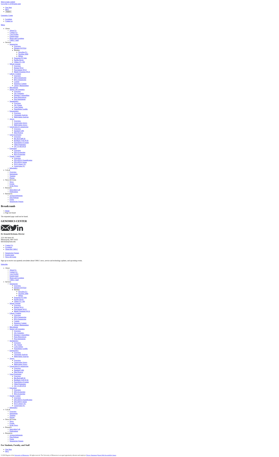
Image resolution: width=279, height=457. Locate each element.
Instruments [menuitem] (14, 174)
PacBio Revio (19, 299)
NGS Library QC (20, 404)
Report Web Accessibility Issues (106, 455)
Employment (9, 255)
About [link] (7, 28)
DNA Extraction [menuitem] (19, 152)
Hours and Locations (17, 278)
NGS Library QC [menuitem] (20, 164)
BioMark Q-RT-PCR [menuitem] (21, 141)
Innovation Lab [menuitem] (15, 190)
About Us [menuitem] (13, 30)
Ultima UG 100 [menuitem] (19, 62)
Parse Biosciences (20, 337)
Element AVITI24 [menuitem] (20, 48)
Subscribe (4, 264)
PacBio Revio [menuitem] (19, 60)
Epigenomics (14, 351)
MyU (7, 9)
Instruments (14, 413)
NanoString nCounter (21, 382)
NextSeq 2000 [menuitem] (23, 54)
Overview (17, 286)
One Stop (8, 7)
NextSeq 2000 (23, 294)
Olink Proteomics (20, 384)
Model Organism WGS (22, 311)
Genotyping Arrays (20, 362)
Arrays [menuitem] (12, 119)
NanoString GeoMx (21, 349)
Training (12, 415)
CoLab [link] (7, 170)
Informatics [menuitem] (13, 168)
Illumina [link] (17, 50)
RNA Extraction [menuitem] (19, 154)
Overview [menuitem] (17, 46)
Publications (14, 431)
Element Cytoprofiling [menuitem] (21, 95)
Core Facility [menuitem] (14, 34)
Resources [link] (8, 194)
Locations (8, 19)
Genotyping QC (19, 406)
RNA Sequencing (20, 319)
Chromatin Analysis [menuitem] (21, 115)
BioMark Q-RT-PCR (21, 380)
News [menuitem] (12, 182)
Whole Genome (15, 303)
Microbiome (14, 327)
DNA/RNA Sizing (20, 402)
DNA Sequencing (20, 317)
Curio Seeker (18, 347)
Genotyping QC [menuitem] (19, 166)
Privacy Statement (91, 455)
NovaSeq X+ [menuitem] (22, 52)
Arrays (12, 358)
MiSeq (20, 295)
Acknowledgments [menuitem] (16, 196)
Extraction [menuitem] (13, 148)
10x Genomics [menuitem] (19, 93)
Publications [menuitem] (14, 192)
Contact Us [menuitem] (13, 32)
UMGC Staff (14, 280)
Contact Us (9, 245)
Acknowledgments (16, 435)
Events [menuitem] (12, 184)
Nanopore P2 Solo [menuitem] (20, 58)
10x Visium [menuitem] (18, 105)
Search (8, 11)
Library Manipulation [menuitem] (21, 85)
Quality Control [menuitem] (15, 156)
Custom (16, 321)
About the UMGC (11, 249)
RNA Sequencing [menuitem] (20, 80)
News (12, 421)
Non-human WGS (20, 309)
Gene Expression (15, 374)
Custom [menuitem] (16, 82)
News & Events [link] (10, 180)
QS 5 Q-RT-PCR (20, 386)
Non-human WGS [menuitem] (20, 70)
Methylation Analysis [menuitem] (21, 117)
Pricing (12, 417)
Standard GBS (19, 370)
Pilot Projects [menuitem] (18, 133)
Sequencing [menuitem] (14, 44)
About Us (13, 270)
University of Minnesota (21, 455)
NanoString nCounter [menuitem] (21, 142)
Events (12, 423)
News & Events (10, 257)
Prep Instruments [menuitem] (20, 99)
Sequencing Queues (12, 253)
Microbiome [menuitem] (14, 87)
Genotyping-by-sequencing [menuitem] (19, 127)
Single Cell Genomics (17, 329)
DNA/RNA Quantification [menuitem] (23, 160)
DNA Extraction (19, 392)
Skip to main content (8, 2)
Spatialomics (14, 341)
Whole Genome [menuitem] (15, 64)
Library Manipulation (21, 325)
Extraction (13, 388)
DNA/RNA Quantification (23, 400)
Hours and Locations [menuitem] (17, 38)
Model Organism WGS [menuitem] (22, 72)
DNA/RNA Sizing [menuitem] (20, 162)
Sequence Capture (20, 323)
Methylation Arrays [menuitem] (20, 125)
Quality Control (15, 396)
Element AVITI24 (20, 288)
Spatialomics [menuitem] (14, 101)
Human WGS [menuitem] (18, 68)
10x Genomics (19, 333)
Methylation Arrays (20, 364)
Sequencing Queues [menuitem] (16, 201)
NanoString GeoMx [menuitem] (21, 109)
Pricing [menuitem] (12, 178)
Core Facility (14, 274)
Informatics (13, 408)
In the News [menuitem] (14, 186)
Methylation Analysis (21, 356)
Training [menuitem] (12, 176)
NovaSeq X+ (22, 292)
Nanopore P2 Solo (20, 297)
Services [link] (8, 42)
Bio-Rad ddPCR (19, 378)
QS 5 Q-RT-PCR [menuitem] (20, 146)
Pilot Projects (18, 372)
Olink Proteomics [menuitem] (20, 144)
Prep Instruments (20, 339)
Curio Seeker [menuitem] (18, 107)
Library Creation (15, 313)
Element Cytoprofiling (21, 335)
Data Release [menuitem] (14, 198)
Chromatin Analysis (21, 354)
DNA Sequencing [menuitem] (20, 78)
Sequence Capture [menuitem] (20, 84)
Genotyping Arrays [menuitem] (20, 123)
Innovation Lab (15, 429)
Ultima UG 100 (19, 301)
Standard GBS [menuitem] (19, 131)
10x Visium (18, 345)
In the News (14, 425)
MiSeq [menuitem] (20, 56)
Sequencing (14, 284)
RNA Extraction (19, 394)
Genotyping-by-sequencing (19, 366)
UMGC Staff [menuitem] (14, 40)
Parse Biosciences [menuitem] (20, 97)
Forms (12, 439)
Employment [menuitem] (14, 36)
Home (7, 211)
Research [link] (8, 188)
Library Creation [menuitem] (15, 74)
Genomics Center (7, 15)
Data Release (14, 437)
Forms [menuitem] (12, 199)
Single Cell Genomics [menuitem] (17, 89)
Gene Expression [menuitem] (15, 135)
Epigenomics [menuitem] (14, 111)
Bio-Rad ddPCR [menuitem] (19, 139)
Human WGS (18, 307)
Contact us (9, 21)
